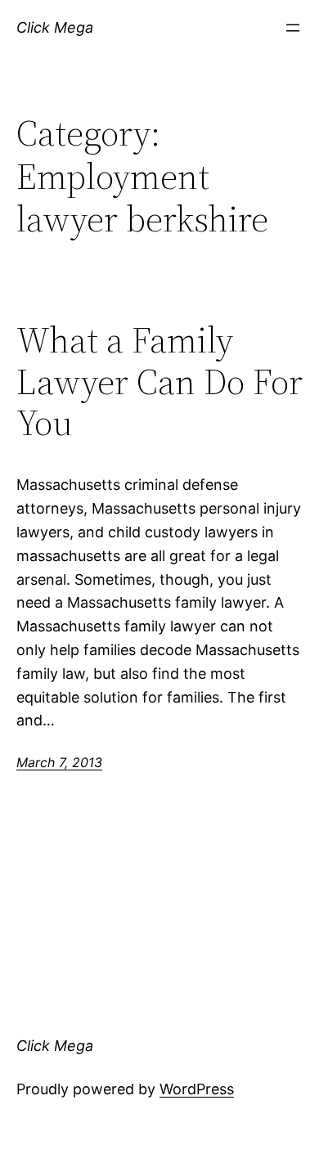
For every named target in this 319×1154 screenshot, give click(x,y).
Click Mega (54, 27)
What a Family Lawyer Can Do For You (159, 382)
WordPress (197, 1089)
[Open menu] (293, 28)
